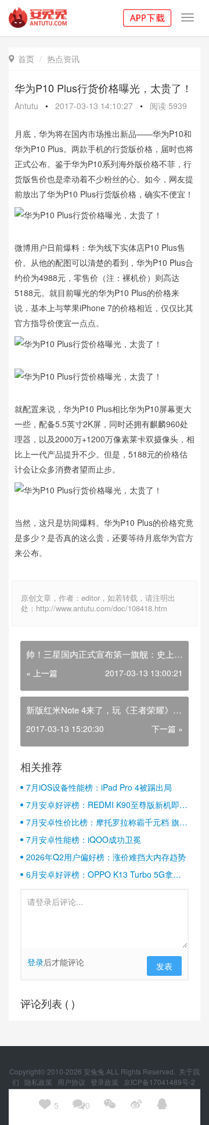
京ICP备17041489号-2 (159, 1082)
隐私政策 (39, 1082)
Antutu (26, 105)
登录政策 (105, 1082)
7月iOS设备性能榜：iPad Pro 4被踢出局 (99, 787)
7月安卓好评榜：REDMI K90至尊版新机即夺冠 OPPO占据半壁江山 (107, 804)
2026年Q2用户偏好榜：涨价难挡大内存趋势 (106, 857)
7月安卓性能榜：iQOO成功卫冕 (83, 839)
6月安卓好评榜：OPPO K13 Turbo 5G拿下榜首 (103, 874)
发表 (164, 966)
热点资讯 (63, 58)
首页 (21, 58)
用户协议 (72, 1082)
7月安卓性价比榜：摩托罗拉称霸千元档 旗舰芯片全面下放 (107, 822)
